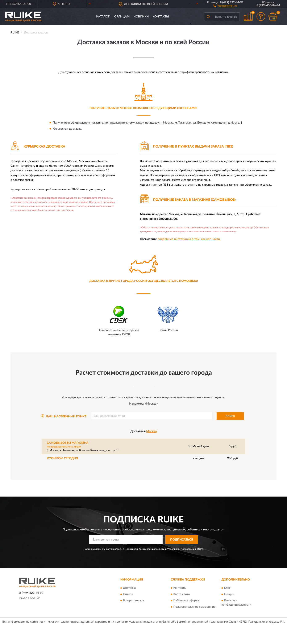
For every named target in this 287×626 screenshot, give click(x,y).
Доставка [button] (129, 587)
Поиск (230, 416)
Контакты (161, 16)
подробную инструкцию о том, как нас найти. (189, 239)
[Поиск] (208, 16)
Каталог (103, 16)
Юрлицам (121, 16)
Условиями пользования (181, 549)
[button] (225, 5)
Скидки (229, 594)
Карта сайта (181, 594)
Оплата (128, 594)
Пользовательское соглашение (194, 606)
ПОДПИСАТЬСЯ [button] (181, 539)
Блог (227, 587)
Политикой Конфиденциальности (145, 549)
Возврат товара (133, 600)
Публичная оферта (186, 600)
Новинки (141, 16)
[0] (272, 16)
